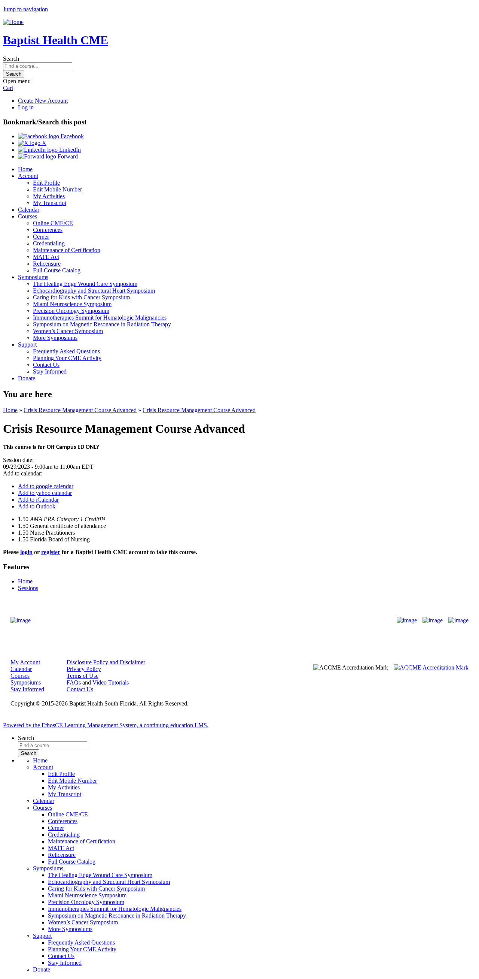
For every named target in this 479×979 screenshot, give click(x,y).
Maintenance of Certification (66, 250)
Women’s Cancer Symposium (68, 331)
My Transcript (49, 203)
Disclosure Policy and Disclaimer (106, 662)
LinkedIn (69, 149)
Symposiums (33, 277)
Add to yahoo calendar (45, 493)
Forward (67, 156)
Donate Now (216, 620)
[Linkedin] (458, 620)
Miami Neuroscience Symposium (72, 304)
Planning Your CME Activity (67, 358)
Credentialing (49, 243)
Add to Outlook (36, 506)
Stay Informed (50, 371)
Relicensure (47, 263)
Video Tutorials (110, 682)
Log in (26, 107)
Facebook (71, 136)
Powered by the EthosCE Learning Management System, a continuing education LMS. (105, 725)
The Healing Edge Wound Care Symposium (85, 284)
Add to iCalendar (38, 499)
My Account (25, 662)
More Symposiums (55, 338)
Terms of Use (82, 676)
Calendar (28, 209)
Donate (26, 378)
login (26, 552)
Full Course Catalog (56, 270)
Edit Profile (46, 182)
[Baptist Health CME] (20, 620)
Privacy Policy (84, 669)
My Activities (49, 196)
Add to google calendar (45, 486)
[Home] (13, 22)
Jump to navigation (25, 9)
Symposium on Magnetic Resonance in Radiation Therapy (102, 324)
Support (27, 344)
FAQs (74, 682)
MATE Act (46, 257)
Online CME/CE (53, 223)
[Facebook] (407, 620)
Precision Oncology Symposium (71, 311)
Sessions (28, 588)
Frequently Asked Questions (66, 351)
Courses (27, 216)
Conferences (47, 230)
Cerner (41, 236)
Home (25, 169)
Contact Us (46, 365)
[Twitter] (432, 620)
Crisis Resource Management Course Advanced (80, 410)
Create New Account (43, 100)
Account (28, 176)
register (50, 552)
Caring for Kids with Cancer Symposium (81, 297)
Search (11, 58)
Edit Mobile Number (57, 189)
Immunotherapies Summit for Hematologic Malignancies (100, 317)
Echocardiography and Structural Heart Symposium (94, 290)
